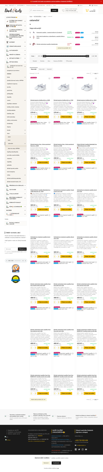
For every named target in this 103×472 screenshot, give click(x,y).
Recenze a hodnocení (31, 5)
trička (8, 175)
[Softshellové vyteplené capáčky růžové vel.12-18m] (87, 225)
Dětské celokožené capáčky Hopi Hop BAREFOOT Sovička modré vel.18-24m (87, 330)
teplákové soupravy (12, 84)
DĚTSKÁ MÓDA (13, 62)
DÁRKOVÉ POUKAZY (15, 202)
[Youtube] (86, 450)
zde (58, 468)
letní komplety (11, 171)
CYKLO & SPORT (14, 194)
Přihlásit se (22, 249)
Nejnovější (33, 69)
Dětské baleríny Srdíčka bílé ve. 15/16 (86, 100)
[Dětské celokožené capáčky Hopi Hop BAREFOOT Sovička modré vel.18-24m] (87, 317)
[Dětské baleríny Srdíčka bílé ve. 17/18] (64, 88)
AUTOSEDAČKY (13, 50)
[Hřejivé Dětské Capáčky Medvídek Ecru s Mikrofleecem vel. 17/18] (40, 178)
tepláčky (9, 162)
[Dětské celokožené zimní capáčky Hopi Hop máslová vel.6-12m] (40, 317)
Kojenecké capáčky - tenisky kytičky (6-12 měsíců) (49, 32)
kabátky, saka (10, 113)
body (8, 77)
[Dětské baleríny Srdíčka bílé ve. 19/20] (40, 88)
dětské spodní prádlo (12, 168)
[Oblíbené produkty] (90, 5)
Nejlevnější (41, 69)
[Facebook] (76, 450)
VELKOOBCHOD (41, 5)
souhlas (53, 458)
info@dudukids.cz (81, 445)
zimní (9, 137)
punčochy (9, 90)
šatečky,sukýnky (11, 110)
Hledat (54, 10)
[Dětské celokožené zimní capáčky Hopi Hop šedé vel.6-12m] (64, 272)
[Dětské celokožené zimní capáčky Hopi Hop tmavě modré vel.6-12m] (40, 272)
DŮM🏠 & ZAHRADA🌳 (15, 206)
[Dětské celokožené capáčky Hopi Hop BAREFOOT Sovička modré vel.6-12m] (64, 363)
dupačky (9, 97)
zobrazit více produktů (63, 48)
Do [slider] (87, 56)
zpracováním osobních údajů (17, 251)
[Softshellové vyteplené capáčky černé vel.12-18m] (40, 225)
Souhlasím (56, 463)
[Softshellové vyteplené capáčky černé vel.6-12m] (87, 178)
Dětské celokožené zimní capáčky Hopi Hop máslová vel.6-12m (40, 330)
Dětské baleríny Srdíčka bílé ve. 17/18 (63, 100)
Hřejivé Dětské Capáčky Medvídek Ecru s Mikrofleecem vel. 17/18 (40, 190)
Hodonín (40, 435)
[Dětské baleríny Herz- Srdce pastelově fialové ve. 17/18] (64, 132)
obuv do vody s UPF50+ (14, 148)
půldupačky (10, 93)
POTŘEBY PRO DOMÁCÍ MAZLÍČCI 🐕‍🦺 (15, 21)
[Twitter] (80, 450)
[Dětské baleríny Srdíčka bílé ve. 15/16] (87, 88)
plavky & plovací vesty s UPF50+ (15, 80)
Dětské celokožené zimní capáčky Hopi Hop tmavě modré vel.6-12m (40, 284)
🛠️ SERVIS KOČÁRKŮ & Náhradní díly (15, 30)
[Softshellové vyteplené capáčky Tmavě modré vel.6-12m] (64, 178)
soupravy (9, 158)
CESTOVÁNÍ (12, 189)
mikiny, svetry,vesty (12, 120)
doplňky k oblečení (12, 103)
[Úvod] (16, 10)
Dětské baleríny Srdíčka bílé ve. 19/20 (40, 100)
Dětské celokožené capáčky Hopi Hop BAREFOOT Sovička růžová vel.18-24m (87, 376)
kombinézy (10, 123)
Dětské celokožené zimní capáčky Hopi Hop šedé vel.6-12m (64, 284)
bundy (8, 130)
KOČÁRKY (12, 42)
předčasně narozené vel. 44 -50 (16, 66)
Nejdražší (49, 69)
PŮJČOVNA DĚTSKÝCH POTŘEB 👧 (15, 25)
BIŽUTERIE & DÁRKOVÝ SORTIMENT (15, 198)
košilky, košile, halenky (13, 107)
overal (8, 100)
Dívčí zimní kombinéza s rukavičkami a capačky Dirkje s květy (51, 37)
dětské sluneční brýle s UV (14, 181)
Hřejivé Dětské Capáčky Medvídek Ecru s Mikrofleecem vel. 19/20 (87, 145)
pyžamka (9, 165)
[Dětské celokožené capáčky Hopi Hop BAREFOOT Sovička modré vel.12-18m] (40, 363)
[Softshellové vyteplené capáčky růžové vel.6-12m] (64, 225)
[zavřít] (101, 1)
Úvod (31, 16)
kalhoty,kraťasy (11, 117)
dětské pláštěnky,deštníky (14, 178)
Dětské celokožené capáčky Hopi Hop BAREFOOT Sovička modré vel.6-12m (63, 376)
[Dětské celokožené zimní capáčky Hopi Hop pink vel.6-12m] (64, 317)
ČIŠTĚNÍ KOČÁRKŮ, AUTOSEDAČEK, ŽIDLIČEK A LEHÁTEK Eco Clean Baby (16, 36)
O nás (54, 5)
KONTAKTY (11, 5)
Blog (6, 5)
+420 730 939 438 (70, 10)
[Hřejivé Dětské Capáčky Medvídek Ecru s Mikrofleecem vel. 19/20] (87, 132)
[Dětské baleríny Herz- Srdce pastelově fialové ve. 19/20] (40, 132)
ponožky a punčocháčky (13, 155)
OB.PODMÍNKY (20, 5)
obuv (8, 133)
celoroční (10, 143)
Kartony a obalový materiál (14, 223)
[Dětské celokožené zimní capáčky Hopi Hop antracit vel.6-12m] (87, 272)
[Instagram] (83, 450)
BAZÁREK (9, 210)
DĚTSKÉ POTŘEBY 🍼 (15, 58)
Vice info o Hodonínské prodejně (36, 441)
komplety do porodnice (13, 70)
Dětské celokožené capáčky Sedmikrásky (47, 44)
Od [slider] (44, 56)
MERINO (9, 74)
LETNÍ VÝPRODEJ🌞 (11, 17)
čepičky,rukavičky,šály (12, 152)
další (95, 73)
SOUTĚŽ (48, 5)
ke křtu (9, 87)
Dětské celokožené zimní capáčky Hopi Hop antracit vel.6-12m (87, 284)
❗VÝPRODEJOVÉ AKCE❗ (14, 214)
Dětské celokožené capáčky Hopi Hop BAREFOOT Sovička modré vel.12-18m (40, 376)
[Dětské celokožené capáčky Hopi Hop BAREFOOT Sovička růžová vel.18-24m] (87, 363)
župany (9, 127)
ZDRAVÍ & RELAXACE (15, 46)
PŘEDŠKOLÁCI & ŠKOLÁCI (16, 185)
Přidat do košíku (43, 117)
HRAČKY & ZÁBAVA (14, 54)
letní (9, 140)
